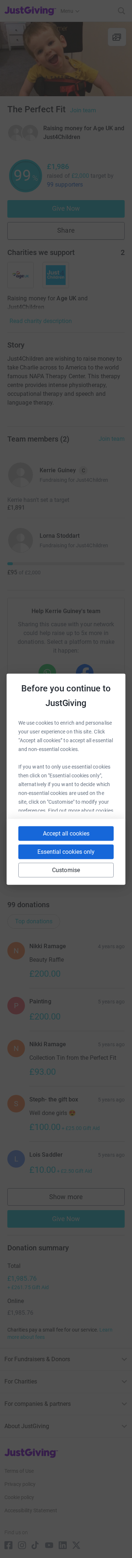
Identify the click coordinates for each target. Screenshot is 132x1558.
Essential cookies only (66, 851)
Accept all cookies (66, 833)
